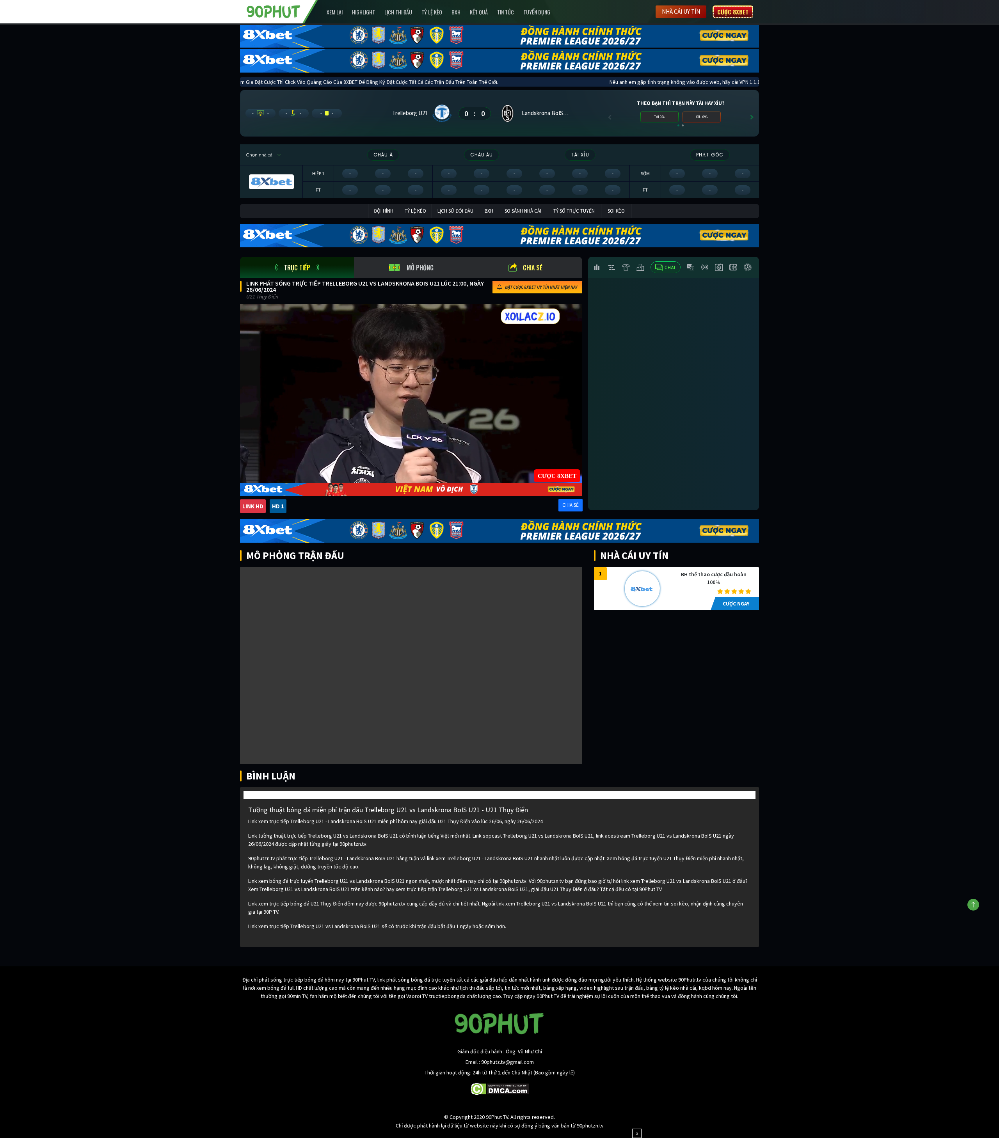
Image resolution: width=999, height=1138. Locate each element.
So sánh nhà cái (523, 211)
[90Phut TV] (273, 10)
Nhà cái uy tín (681, 11)
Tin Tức (505, 12)
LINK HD (252, 506)
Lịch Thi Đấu (398, 12)
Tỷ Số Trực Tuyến (574, 211)
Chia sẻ (532, 267)
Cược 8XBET (732, 11)
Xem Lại (335, 12)
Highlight (363, 12)
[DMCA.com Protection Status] (500, 1088)
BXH (456, 12)
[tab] (297, 267)
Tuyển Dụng (536, 12)
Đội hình (383, 211)
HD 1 (278, 506)
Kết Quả (479, 12)
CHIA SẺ (570, 505)
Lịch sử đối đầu (455, 211)
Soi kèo (616, 211)
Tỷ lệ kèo (431, 12)
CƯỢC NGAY (736, 603)
